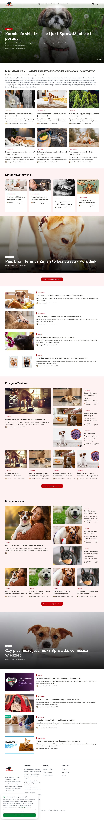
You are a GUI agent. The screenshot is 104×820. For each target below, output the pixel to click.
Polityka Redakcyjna (53, 810)
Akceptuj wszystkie (19, 815)
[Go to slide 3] (101, 59)
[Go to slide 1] (97, 59)
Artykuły (27, 766)
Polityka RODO (42, 810)
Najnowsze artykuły (43, 4)
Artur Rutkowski (47, 772)
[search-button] (93, 4)
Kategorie (65, 766)
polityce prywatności (25, 807)
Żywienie (53, 4)
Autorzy (46, 766)
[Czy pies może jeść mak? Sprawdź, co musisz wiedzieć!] (52, 640)
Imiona (69, 4)
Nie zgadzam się (19, 811)
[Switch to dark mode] (97, 3)
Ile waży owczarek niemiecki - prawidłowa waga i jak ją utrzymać (32, 776)
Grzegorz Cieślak (9, 48)
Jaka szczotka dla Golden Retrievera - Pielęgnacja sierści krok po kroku (32, 783)
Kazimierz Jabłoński (10, 265)
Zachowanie (61, 4)
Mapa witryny (63, 810)
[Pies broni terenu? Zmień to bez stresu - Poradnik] (52, 244)
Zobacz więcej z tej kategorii (51, 279)
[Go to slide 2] (99, 59)
